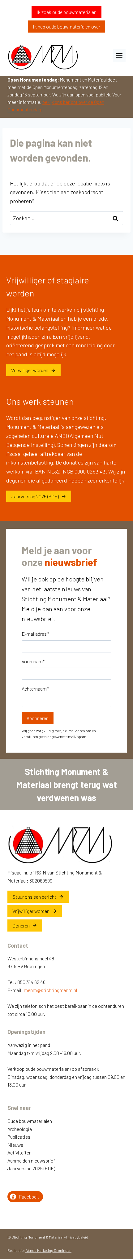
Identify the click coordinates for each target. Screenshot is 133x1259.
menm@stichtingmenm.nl (50, 990)
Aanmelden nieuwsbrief (31, 1160)
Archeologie (19, 1129)
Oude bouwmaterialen (29, 1121)
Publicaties (18, 1137)
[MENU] (119, 55)
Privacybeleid (77, 1237)
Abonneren (38, 718)
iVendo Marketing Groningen (48, 1250)
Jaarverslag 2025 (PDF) (31, 1168)
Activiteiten (19, 1152)
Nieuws (15, 1145)
